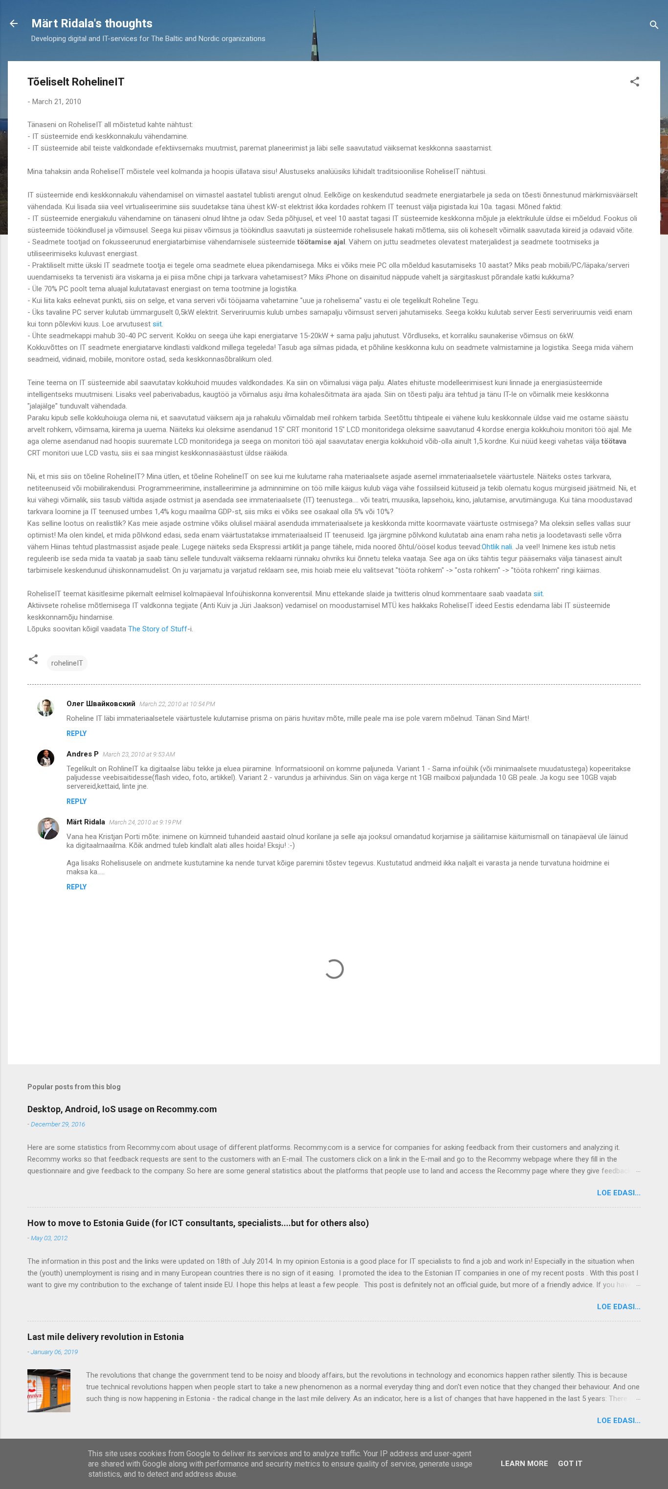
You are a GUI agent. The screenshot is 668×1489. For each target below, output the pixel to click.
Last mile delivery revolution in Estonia (105, 1337)
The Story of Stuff (157, 629)
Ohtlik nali (497, 546)
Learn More (524, 1463)
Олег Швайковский (101, 703)
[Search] (654, 27)
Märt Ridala (86, 822)
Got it (570, 1463)
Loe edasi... (619, 1192)
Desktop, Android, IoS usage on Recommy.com (122, 1109)
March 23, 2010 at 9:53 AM (139, 754)
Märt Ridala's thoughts (92, 23)
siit (157, 324)
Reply (77, 733)
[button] (635, 83)
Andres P (83, 754)
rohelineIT (67, 663)
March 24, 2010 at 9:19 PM (145, 822)
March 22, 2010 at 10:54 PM (177, 704)
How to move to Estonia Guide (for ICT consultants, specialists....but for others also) (198, 1223)
